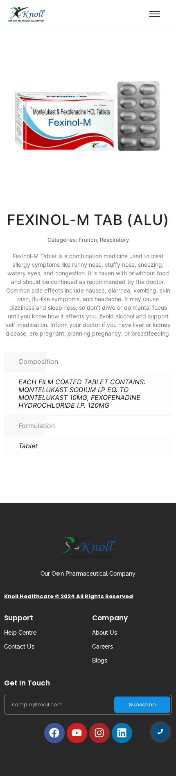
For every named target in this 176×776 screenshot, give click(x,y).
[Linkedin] (122, 733)
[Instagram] (99, 733)
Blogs (99, 660)
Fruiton (88, 239)
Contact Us (19, 646)
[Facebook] (54, 733)
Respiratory (114, 239)
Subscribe (142, 704)
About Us (104, 632)
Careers (102, 646)
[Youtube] (77, 733)
